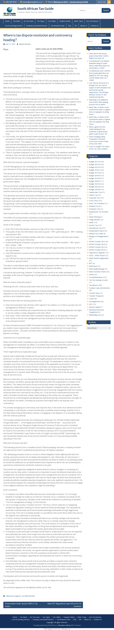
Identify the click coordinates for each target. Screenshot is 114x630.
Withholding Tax (95, 315)
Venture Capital (94, 307)
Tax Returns (93, 285)
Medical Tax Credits (96, 234)
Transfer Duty (94, 293)
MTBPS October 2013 (97, 241)
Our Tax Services (92, 21)
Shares (91, 274)
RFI (76, 26)
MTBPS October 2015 (97, 247)
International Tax (95, 228)
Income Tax (93, 225)
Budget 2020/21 (95, 181)
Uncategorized (94, 301)
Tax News (16, 21)
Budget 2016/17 (95, 170)
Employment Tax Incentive (98, 212)
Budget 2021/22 (95, 184)
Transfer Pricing (94, 296)
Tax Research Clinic (58, 26)
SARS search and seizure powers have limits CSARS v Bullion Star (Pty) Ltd (99, 55)
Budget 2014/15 (95, 164)
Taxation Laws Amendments (99, 288)
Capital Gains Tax (95, 192)
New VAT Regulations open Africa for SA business (64, 604)
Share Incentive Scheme (97, 272)
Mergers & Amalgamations (99, 236)
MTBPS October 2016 (97, 250)
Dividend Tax (93, 206)
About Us (83, 26)
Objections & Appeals (13, 596)
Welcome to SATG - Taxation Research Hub (71, 2)
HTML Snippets (48, 629)
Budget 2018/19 (95, 175)
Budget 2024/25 (95, 189)
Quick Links (102, 2)
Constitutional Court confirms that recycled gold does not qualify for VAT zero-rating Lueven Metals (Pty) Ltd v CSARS (99, 75)
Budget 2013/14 (95, 162)
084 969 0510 (11, 2)
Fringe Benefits (94, 220)
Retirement (93, 266)
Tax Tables (52, 21)
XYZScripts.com (65, 629)
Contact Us (95, 26)
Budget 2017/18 (95, 173)
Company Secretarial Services (36, 26)
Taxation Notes (64, 21)
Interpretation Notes (96, 231)
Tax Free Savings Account (98, 280)
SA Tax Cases (29, 21)
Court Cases (93, 201)
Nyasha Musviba (24, 44)
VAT (90, 304)
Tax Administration (28, 596)
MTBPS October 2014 (97, 244)
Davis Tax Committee (97, 203)
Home (7, 21)
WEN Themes (76, 625)
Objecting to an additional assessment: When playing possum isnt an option (98, 102)
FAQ (69, 26)
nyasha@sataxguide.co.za (32, 2)
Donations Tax (94, 209)
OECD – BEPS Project (97, 255)
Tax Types (40, 21)
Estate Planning (94, 217)
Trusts (91, 299)
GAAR (91, 222)
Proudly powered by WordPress (44, 625)
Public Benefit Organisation (99, 258)
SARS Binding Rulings (96, 269)
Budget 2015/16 (95, 167)
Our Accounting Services (13, 26)
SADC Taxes (78, 21)
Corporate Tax (94, 198)
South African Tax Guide (35, 9)
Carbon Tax (93, 195)
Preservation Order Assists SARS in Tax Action (21, 604)
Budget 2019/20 (95, 178)
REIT (90, 263)
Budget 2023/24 (95, 187)
